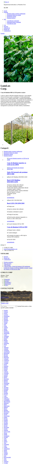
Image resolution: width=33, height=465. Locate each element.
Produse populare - (8, 262)
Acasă (5, 10)
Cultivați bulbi (7, 266)
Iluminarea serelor (11, 16)
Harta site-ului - (8, 263)
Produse (6, 12)
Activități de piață (11, 23)
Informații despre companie (14, 22)
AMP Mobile (7, 265)
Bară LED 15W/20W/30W (16, 203)
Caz (5, 25)
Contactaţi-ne (7, 30)
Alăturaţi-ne (7, 28)
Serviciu (6, 26)
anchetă (9, 197)
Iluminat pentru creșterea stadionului (16, 13)
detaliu (12, 197)
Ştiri (5, 19)
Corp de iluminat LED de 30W (17, 227)
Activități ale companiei (13, 20)
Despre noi (6, 29)
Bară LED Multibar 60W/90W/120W (13, 181)
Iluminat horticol (11, 18)
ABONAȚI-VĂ (5, 297)
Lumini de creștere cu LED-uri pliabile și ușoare (16, 268)
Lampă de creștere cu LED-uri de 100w (18, 268)
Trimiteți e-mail (4, 303)
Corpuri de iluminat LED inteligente (21, 266)
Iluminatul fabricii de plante (14, 15)
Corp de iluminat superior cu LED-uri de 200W (16, 163)
